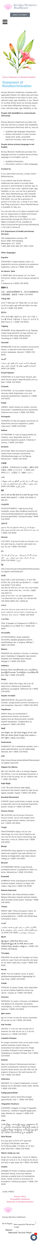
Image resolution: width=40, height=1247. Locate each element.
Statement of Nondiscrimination (22, 77)
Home (4, 77)
